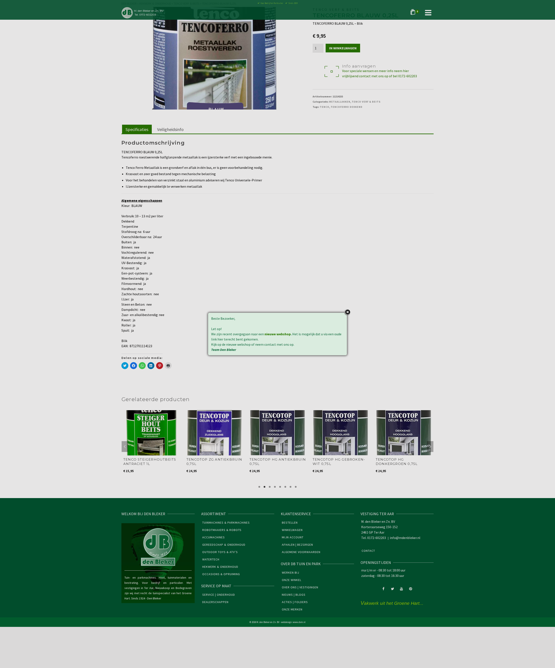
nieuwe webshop (277, 334)
